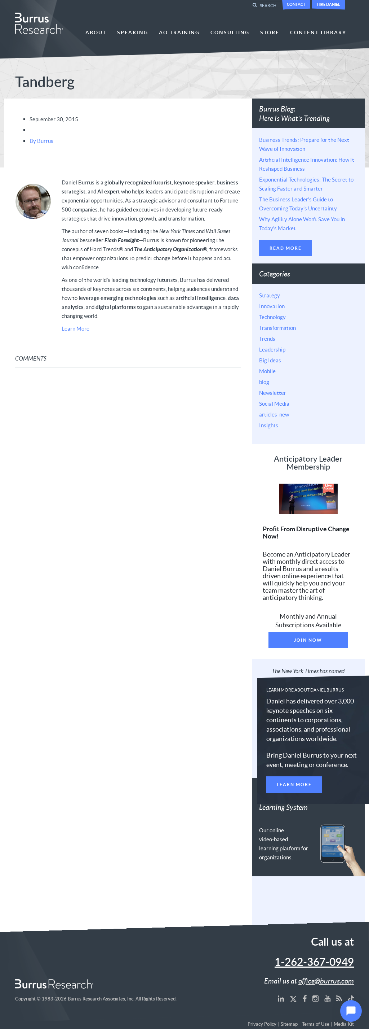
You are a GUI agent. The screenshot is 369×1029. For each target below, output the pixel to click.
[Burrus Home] (39, 22)
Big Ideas (270, 360)
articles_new (274, 414)
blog (264, 382)
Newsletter (272, 392)
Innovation (272, 306)
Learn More (75, 328)
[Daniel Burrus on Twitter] (293, 998)
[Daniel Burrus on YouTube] (327, 998)
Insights (268, 425)
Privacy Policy (262, 1024)
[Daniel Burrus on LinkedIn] (281, 998)
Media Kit (344, 1024)
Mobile (267, 371)
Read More (286, 248)
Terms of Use (315, 1024)
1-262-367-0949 (314, 962)
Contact (296, 4)
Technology (272, 317)
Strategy (269, 295)
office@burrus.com (326, 980)
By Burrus (41, 141)
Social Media (274, 403)
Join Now (308, 640)
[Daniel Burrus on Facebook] (305, 998)
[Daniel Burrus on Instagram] (315, 998)
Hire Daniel (328, 4)
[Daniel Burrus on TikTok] (351, 998)
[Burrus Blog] (339, 998)
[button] (351, 1011)
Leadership (272, 349)
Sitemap (289, 1024)
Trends (267, 338)
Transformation (277, 327)
